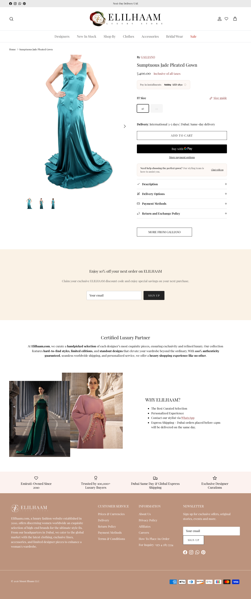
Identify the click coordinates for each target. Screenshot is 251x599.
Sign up (154, 295)
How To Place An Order (154, 539)
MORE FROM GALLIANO (164, 232)
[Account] (219, 19)
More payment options (182, 157)
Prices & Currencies (111, 514)
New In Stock (86, 36)
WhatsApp (187, 418)
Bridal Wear (174, 36)
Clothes (128, 36)
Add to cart (182, 135)
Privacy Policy (148, 520)
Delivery (103, 520)
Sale (193, 36)
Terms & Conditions (111, 539)
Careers (144, 532)
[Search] (11, 19)
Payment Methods (110, 532)
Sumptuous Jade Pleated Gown (36, 49)
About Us (145, 514)
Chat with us (217, 169)
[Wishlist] (226, 19)
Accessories (150, 36)
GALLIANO (148, 57)
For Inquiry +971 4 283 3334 (156, 545)
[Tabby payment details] (185, 84)
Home (12, 49)
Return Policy (107, 526)
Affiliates (144, 526)
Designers (62, 36)
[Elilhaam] (125, 19)
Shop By (110, 36)
